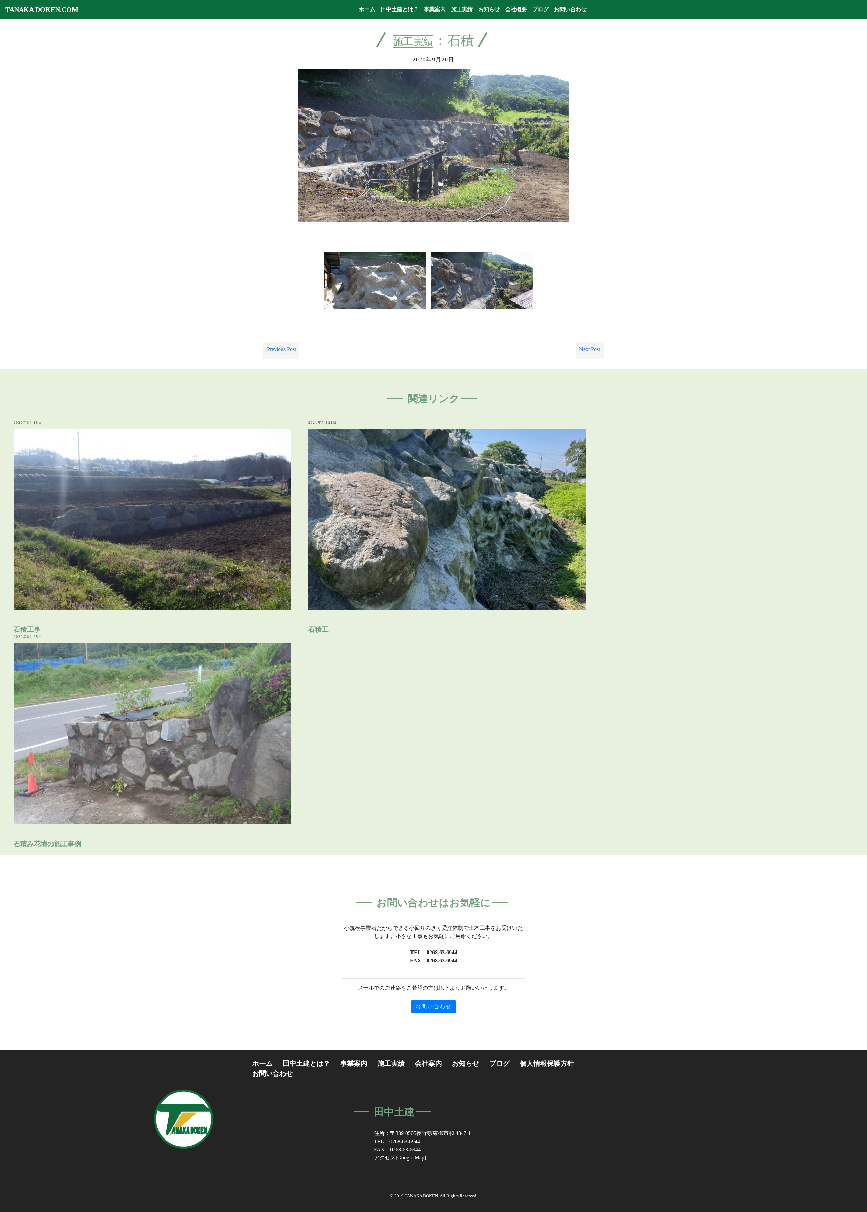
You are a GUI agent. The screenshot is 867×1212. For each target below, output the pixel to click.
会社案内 (428, 1063)
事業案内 (435, 9)
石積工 (318, 629)
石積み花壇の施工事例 (47, 844)
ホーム (368, 9)
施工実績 (462, 9)
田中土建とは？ (400, 9)
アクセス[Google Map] (400, 1158)
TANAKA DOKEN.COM (41, 9)
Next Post (589, 349)
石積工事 (27, 629)
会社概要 (516, 9)
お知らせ (489, 9)
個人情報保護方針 (547, 1063)
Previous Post (281, 349)
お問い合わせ (570, 9)
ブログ (540, 9)
